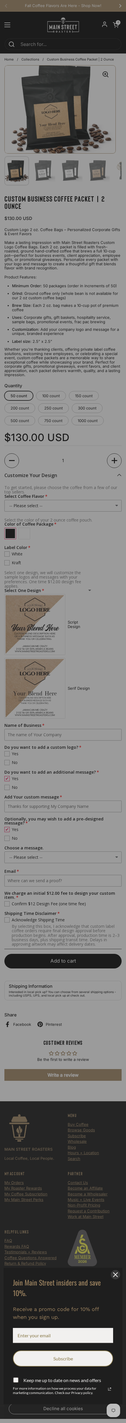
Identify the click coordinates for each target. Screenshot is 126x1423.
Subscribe (63, 1358)
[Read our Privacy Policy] (109, 1389)
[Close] (115, 1275)
